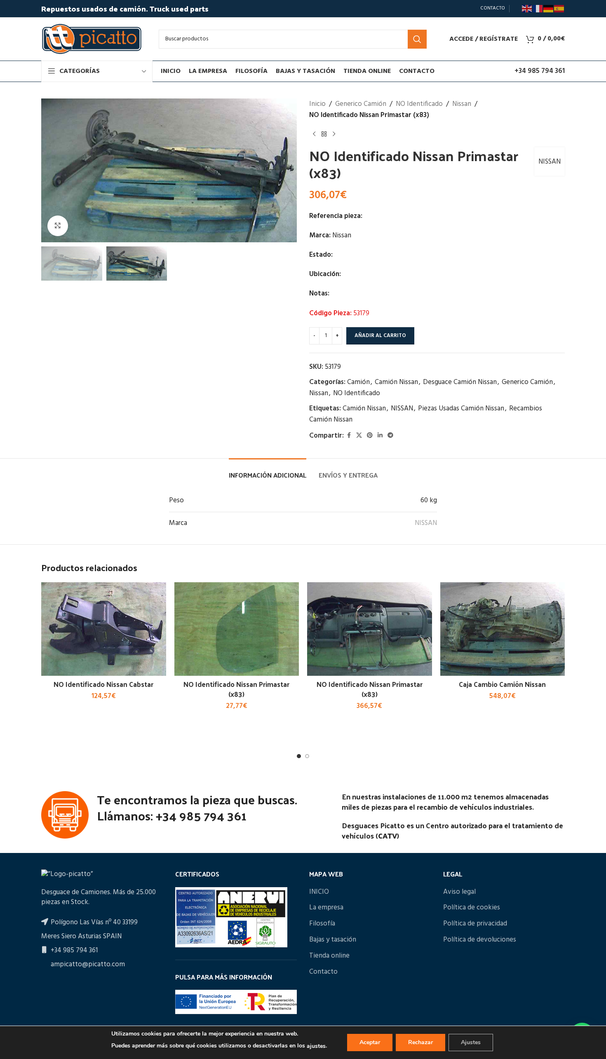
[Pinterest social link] (369, 436)
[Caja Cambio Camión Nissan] (502, 629)
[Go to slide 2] (307, 756)
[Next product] (334, 134)
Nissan (461, 104)
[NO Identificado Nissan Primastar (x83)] (236, 629)
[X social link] (359, 436)
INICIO (319, 892)
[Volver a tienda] (324, 134)
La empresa (326, 908)
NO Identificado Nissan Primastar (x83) (236, 689)
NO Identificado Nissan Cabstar (103, 684)
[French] (538, 9)
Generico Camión (360, 104)
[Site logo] (91, 39)
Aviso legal (459, 892)
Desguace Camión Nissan (460, 382)
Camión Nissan (396, 382)
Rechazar (420, 1042)
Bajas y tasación (332, 940)
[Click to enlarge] (57, 226)
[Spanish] (559, 9)
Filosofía (322, 924)
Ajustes (471, 1042)
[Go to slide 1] (299, 756)
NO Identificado (419, 104)
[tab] (267, 470)
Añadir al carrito (380, 335)
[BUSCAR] (417, 39)
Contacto (323, 972)
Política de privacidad (475, 924)
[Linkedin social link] (380, 436)
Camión (358, 382)
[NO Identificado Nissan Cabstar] (103, 629)
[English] (527, 9)
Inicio (317, 104)
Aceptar (369, 1042)
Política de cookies (471, 908)
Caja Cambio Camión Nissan (502, 684)
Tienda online (329, 956)
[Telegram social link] (390, 436)
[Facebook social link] (349, 436)
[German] (548, 9)
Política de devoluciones (479, 940)
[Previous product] (314, 134)
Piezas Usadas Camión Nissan (461, 408)
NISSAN (549, 161)
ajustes (316, 1046)
